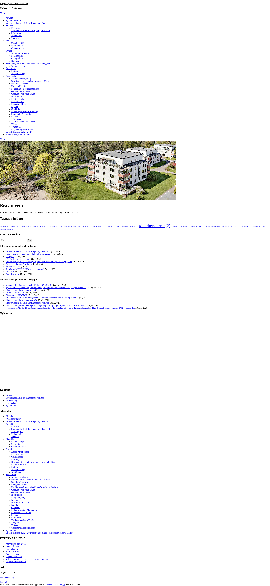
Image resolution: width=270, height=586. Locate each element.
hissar (74, 226)
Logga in (4, 582)
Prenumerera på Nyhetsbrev (18, 134)
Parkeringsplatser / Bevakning (24, 111)
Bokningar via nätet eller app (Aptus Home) (30, 81)
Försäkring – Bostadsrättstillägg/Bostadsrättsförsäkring (35, 487)
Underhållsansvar (19, 66)
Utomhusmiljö (17, 43)
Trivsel (9, 51)
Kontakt (9, 25)
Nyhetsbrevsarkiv (13, 20)
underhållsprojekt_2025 (231, 226)
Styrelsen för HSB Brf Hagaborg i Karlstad (30, 30)
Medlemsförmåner (14, 556)
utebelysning (246, 226)
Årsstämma (11, 68)
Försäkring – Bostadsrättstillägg (25, 89)
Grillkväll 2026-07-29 (15, 292)
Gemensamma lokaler (21, 91)
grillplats (65, 226)
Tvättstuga (16, 127)
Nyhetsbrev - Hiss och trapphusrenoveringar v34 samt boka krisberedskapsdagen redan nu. (46, 287)
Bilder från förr (12, 546)
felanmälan (55, 226)
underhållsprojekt (213, 226)
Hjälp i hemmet (12, 549)
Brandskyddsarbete (19, 84)
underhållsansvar (198, 226)
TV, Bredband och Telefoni (23, 122)
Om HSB (15, 109)
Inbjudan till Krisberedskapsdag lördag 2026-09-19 (28, 285)
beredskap (4, 226)
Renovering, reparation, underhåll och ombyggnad (28, 63)
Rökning (15, 61)
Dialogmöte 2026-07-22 (16, 295)
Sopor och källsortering (21, 114)
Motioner (15, 71)
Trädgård (15, 124)
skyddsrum (111, 226)
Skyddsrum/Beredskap (16, 561)
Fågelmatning (17, 56)
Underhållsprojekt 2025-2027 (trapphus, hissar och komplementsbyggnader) (39, 261)
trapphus (176, 226)
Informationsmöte (98, 226)
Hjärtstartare (16, 96)
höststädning (83, 226)
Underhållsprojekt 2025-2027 (19, 132)
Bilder (8, 40)
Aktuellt (9, 18)
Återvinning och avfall (16, 544)
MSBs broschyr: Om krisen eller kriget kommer (27, 559)
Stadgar (14, 116)
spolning (134, 226)
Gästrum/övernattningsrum (23, 94)
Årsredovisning (18, 73)
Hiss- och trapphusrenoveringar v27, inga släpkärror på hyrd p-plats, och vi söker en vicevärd (47, 305)
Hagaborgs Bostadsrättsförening (14, 3)
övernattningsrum (7, 229)
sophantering (122, 226)
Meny (2, 13)
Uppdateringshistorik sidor (23, 129)
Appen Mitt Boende (20, 53)
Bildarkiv (10, 439)
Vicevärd (15, 38)
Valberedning (17, 35)
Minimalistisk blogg (56, 584)
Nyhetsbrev (11, 405)
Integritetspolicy (18, 99)
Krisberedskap (17, 101)
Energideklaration (19, 86)
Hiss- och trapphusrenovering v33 (21, 290)
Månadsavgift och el (20, 104)
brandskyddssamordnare (31, 226)
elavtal (45, 226)
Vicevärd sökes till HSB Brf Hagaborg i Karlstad (27, 23)
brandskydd (16, 226)
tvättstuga (185, 226)
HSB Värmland (13, 551)
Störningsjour (17, 33)
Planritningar (17, 45)
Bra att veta (11, 76)
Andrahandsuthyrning (21, 78)
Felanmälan (16, 28)
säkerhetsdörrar (154, 225)
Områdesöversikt (18, 48)
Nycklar (14, 106)
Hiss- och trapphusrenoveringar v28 (21, 300)
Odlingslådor (17, 58)
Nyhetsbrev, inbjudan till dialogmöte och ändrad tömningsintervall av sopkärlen (41, 298)
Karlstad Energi (13, 554)
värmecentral (259, 226)
